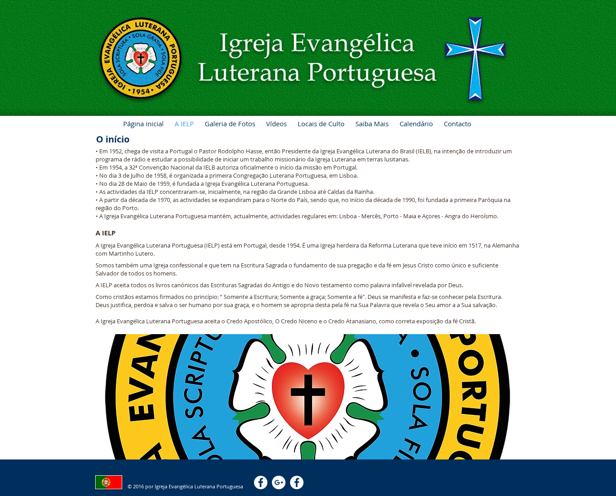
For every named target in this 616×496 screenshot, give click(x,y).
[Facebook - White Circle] (260, 482)
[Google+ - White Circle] (278, 482)
